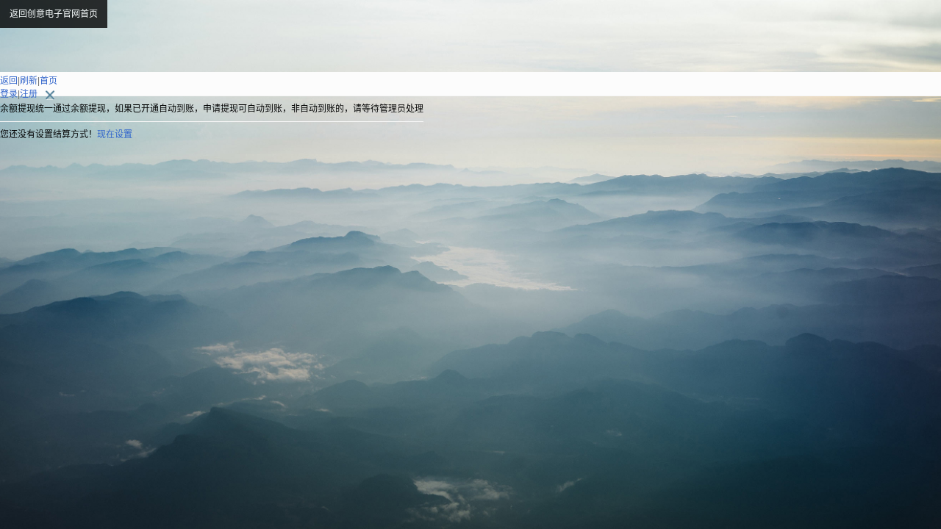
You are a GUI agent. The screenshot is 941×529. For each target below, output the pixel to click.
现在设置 (114, 134)
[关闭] (43, 94)
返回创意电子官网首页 (54, 14)
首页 (48, 81)
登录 (9, 94)
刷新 (28, 81)
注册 (28, 94)
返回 (9, 81)
